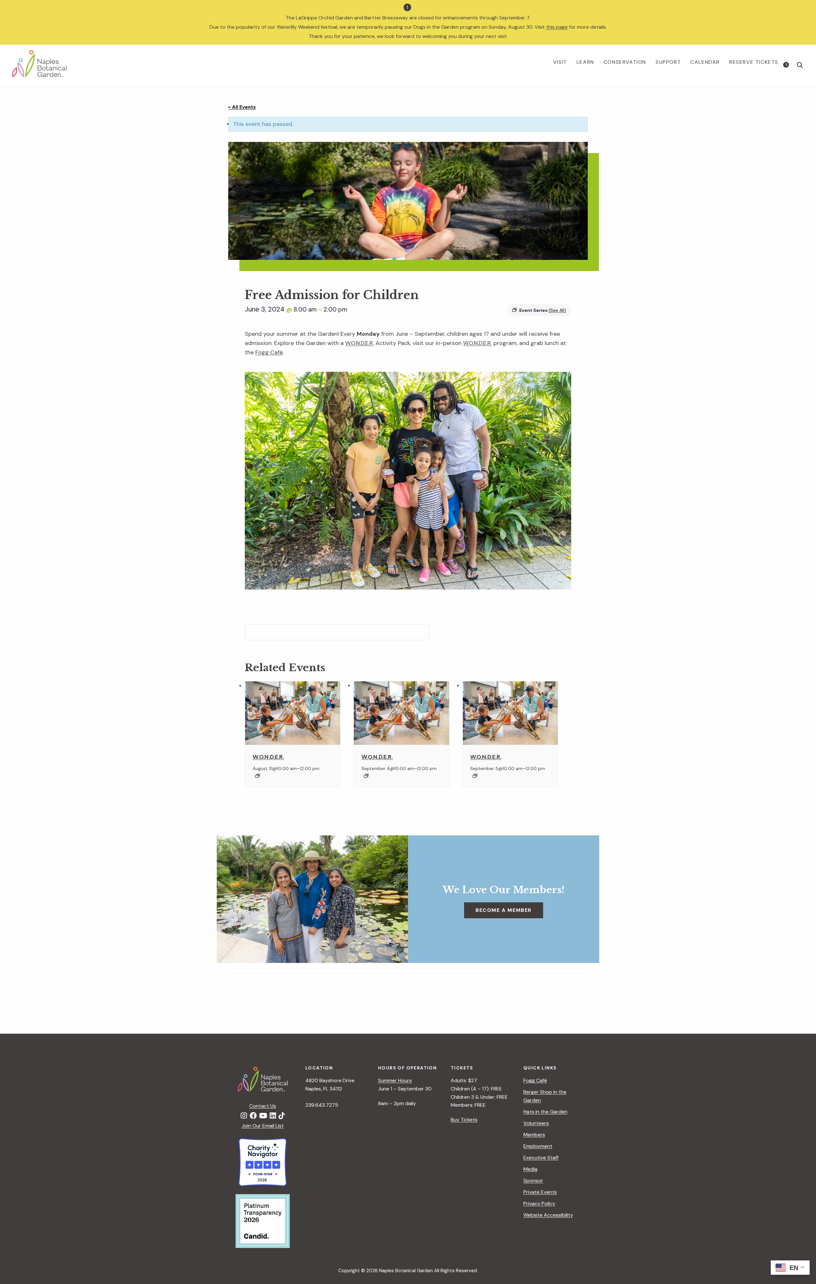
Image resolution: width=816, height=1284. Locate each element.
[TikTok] (282, 1116)
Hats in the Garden (545, 1111)
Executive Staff (540, 1157)
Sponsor (533, 1180)
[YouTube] (263, 1116)
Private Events (540, 1192)
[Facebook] (253, 1116)
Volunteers (536, 1123)
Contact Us (262, 1106)
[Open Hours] (786, 65)
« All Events (242, 107)
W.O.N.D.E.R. (359, 343)
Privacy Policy (539, 1203)
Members (534, 1134)
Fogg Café (269, 352)
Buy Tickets (464, 1119)
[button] (800, 65)
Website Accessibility (548, 1215)
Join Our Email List (263, 1125)
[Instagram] (244, 1116)
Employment (537, 1146)
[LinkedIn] (273, 1116)
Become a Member (504, 910)
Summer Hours (395, 1080)
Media (530, 1169)
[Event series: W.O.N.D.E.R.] (257, 776)
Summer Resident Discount (551, 989)
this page (557, 27)
